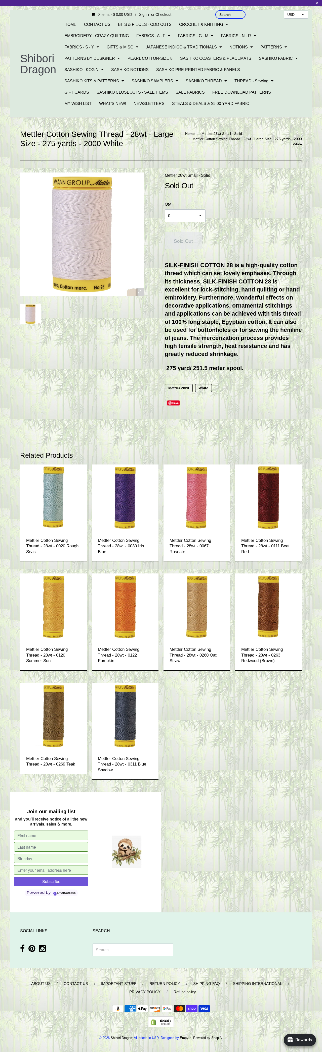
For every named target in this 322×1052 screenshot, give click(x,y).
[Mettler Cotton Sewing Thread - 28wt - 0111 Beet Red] (268, 497)
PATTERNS (271, 47)
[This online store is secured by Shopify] (161, 1021)
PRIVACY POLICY (144, 992)
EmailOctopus (66, 893)
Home (190, 134)
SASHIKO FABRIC (276, 58)
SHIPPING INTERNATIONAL (257, 983)
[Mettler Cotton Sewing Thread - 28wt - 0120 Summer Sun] (53, 606)
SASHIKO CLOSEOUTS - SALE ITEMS (132, 92)
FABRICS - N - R (236, 36)
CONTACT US (97, 24)
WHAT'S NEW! (112, 103)
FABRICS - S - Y (79, 47)
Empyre (185, 1038)
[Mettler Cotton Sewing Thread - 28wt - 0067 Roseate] (197, 497)
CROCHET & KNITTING (201, 24)
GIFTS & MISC (120, 47)
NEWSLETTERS (149, 103)
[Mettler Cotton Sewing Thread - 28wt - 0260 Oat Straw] (197, 606)
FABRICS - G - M (193, 36)
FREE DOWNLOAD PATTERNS (241, 92)
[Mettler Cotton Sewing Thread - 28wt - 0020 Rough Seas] (53, 497)
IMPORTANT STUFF (118, 983)
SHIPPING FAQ (206, 983)
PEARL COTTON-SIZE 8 (150, 58)
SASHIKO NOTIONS (130, 70)
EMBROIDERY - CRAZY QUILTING (96, 36)
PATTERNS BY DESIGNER (89, 58)
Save (175, 403)
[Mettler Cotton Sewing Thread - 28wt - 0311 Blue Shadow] (125, 715)
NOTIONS (238, 47)
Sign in (144, 14)
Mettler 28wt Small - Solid (222, 134)
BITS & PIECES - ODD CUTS (145, 24)
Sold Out (183, 240)
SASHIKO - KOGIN (81, 70)
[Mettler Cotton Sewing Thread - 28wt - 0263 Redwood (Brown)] (268, 606)
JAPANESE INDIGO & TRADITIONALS (181, 47)
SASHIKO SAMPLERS (152, 81)
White (203, 388)
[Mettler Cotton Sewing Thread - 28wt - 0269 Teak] (53, 715)
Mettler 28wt (178, 388)
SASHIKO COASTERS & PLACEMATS (215, 58)
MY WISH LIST (78, 103)
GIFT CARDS (76, 92)
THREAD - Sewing (251, 81)
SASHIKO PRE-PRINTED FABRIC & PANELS (198, 70)
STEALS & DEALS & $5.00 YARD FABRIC (210, 103)
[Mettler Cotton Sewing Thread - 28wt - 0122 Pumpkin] (125, 606)
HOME (70, 24)
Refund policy (185, 992)
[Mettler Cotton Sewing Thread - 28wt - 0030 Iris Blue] (125, 497)
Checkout (163, 14)
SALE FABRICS (190, 92)
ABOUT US (41, 983)
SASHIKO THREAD (204, 81)
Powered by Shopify (207, 1038)
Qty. (168, 204)
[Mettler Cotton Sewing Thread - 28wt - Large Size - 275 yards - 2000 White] (30, 314)
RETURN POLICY (164, 983)
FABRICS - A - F (150, 36)
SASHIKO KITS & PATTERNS (91, 81)
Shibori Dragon (38, 64)
